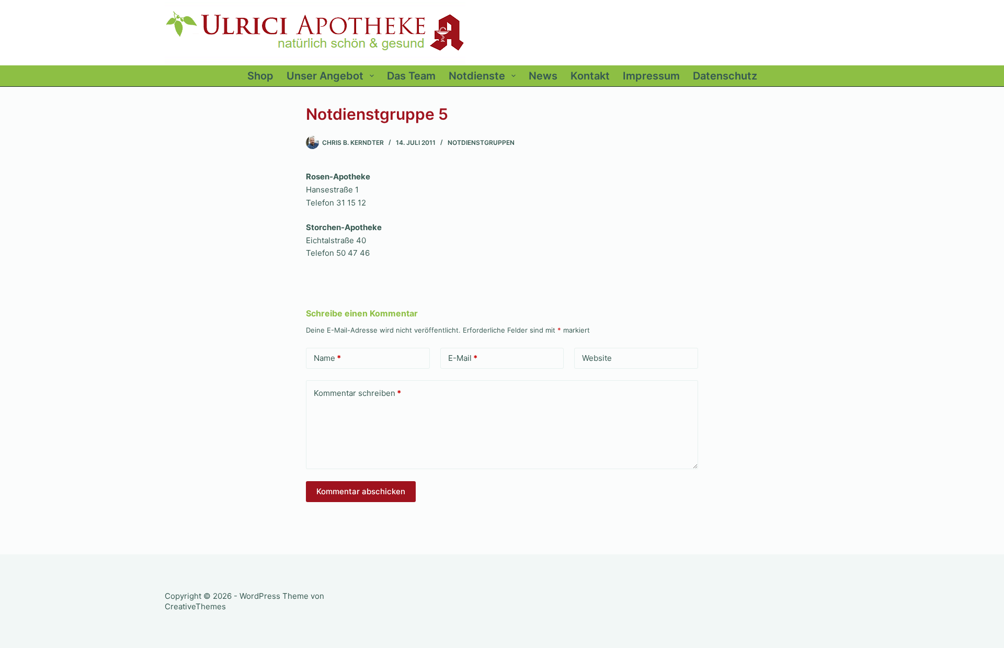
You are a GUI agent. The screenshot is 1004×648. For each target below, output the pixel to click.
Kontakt (590, 76)
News (543, 76)
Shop (260, 76)
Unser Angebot (325, 76)
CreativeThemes (195, 606)
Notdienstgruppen (481, 142)
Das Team (411, 76)
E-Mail (462, 358)
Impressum (651, 76)
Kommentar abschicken (360, 491)
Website (597, 358)
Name (327, 358)
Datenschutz (725, 76)
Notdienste (477, 76)
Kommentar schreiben (357, 393)
